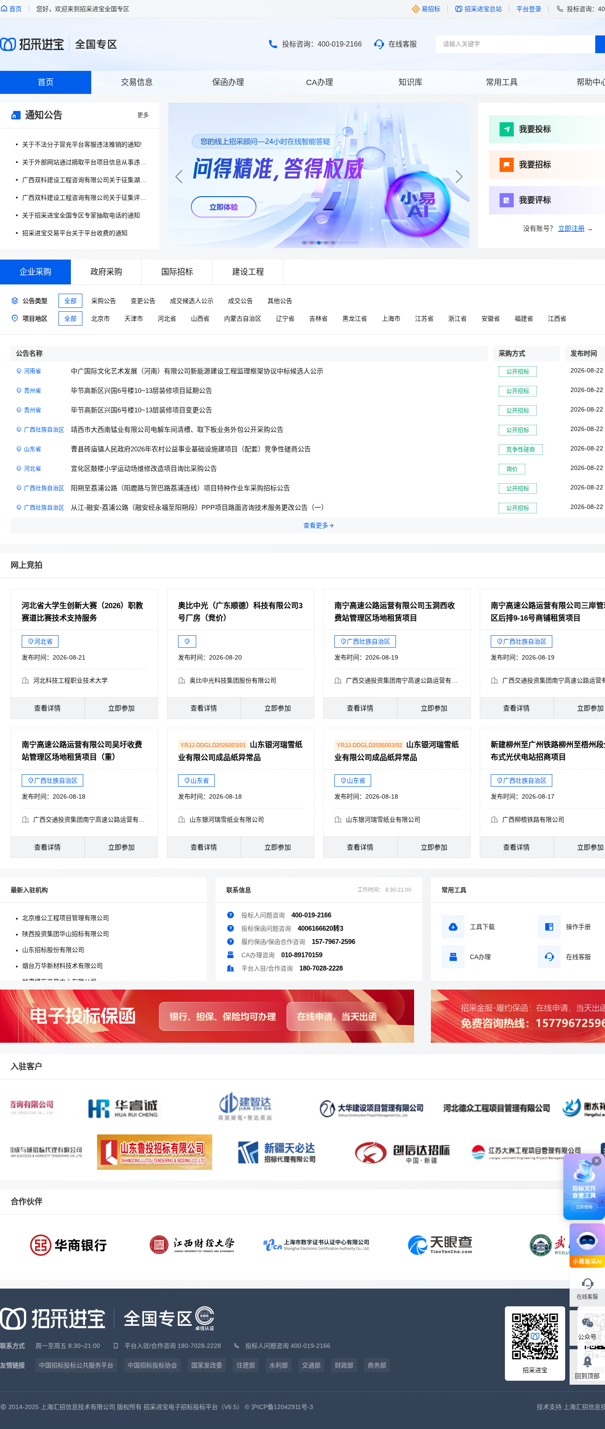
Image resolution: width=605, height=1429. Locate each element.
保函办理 (228, 82)
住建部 (246, 1365)
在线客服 (402, 44)
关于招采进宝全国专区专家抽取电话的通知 (81, 215)
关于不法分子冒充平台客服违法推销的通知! (82, 144)
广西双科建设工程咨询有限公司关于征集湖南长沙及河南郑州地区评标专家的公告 (85, 179)
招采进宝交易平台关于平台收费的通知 (75, 233)
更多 (143, 115)
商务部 (377, 1365)
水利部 (278, 1365)
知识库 (411, 82)
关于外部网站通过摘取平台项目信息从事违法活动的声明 (85, 162)
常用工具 (502, 82)
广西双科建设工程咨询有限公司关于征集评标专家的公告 (85, 197)
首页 (46, 82)
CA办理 (319, 82)
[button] (459, 176)
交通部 (311, 1365)
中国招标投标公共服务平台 (76, 1365)
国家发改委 (206, 1365)
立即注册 (571, 228)
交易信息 (137, 82)
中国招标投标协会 (152, 1365)
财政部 (344, 1365)
